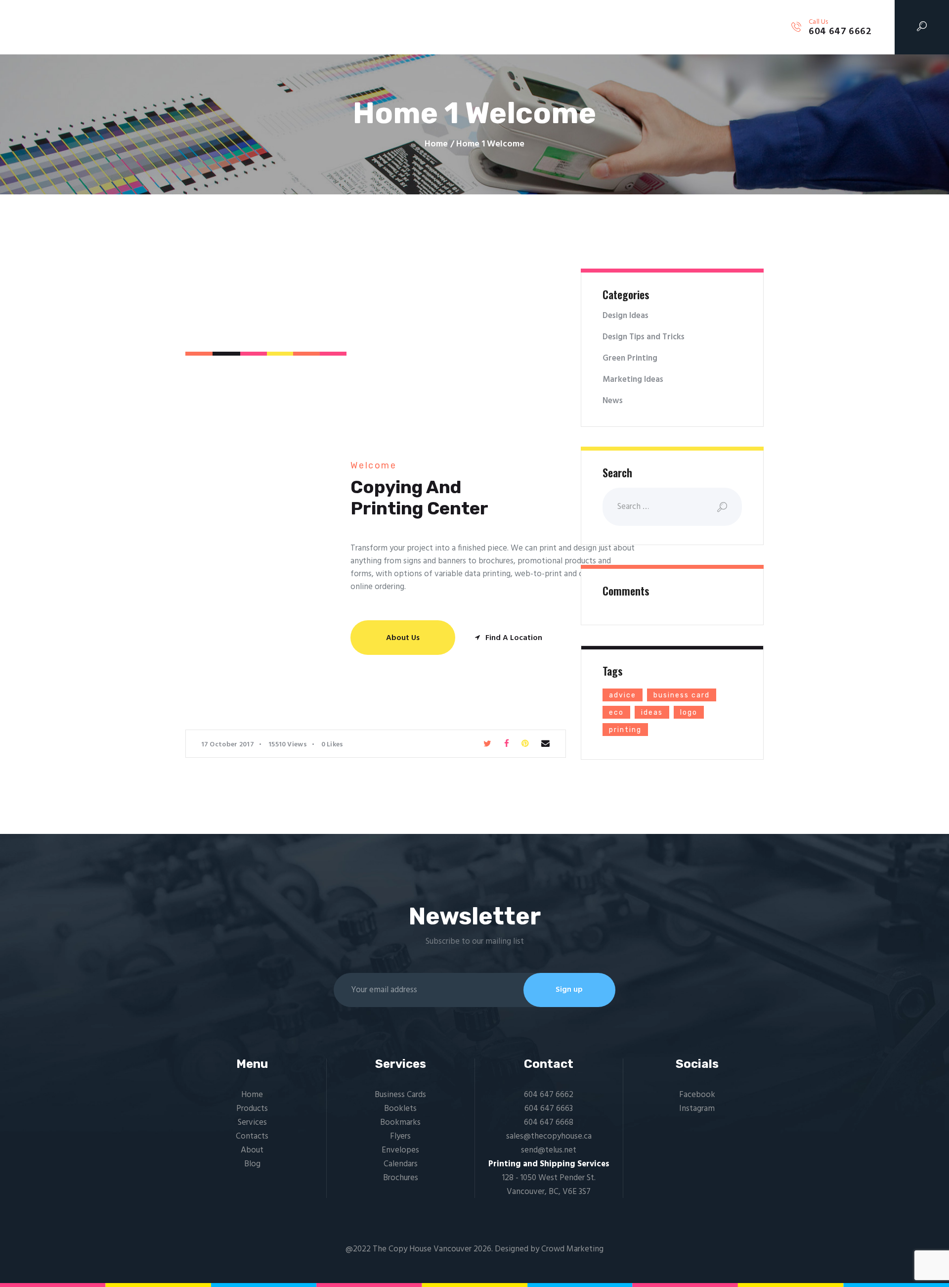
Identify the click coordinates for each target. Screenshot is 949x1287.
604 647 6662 (548, 1095)
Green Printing (630, 358)
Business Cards (400, 1095)
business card (681, 695)
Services (252, 1122)
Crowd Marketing (572, 1249)
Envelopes (400, 1150)
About (252, 1150)
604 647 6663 (548, 1108)
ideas (652, 712)
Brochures (400, 1178)
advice (622, 695)
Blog (252, 1164)
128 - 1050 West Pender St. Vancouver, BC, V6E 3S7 (549, 1184)
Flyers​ (400, 1136)
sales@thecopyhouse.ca (549, 1136)
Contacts (252, 1136)
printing (625, 730)
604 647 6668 (548, 1122)
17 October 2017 (228, 744)
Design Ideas (625, 315)
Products (252, 1108)
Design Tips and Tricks (644, 337)
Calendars (401, 1164)
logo (688, 712)
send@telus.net (548, 1150)
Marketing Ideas (633, 379)
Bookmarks (400, 1122)
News (613, 401)
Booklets (400, 1108)
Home (436, 144)
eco (616, 712)
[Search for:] (672, 506)
